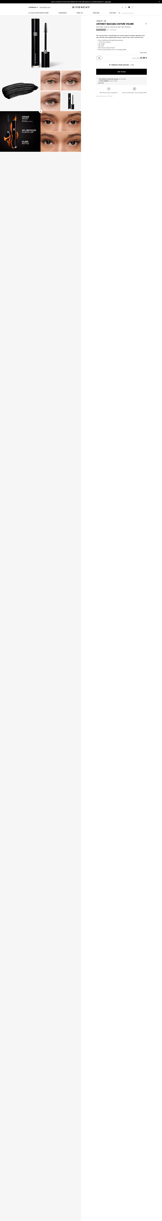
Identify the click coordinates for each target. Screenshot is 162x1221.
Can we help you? (45, 7)
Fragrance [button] (63, 13)
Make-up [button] (80, 13)
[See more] (40, 111)
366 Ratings (113, 30)
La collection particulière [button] (38, 13)
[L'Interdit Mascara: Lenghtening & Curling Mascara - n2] (20, 91)
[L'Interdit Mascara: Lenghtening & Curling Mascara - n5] (60, 131)
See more (101, 82)
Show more (143, 52)
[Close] (159, 1)
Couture (113, 13)
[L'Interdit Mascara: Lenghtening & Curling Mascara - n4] (20, 131)
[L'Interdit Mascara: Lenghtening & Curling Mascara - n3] (60, 91)
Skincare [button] (96, 13)
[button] (122, 7)
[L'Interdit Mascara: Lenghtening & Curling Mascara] (40, 43)
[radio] (99, 58)
